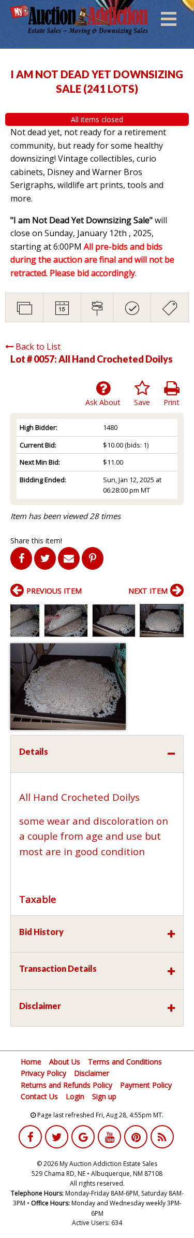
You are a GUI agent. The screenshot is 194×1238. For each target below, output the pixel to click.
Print (171, 402)
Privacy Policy (43, 1073)
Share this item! (36, 540)
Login (75, 1096)
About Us (64, 1062)
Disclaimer (91, 1073)
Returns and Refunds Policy (66, 1085)
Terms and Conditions (125, 1062)
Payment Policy (146, 1085)
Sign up (104, 1096)
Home (31, 1062)
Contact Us (39, 1096)
